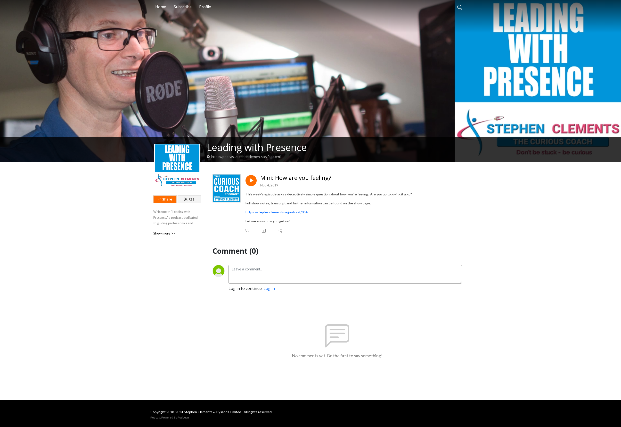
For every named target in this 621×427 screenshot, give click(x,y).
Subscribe (183, 6)
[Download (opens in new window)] (264, 230)
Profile (205, 6)
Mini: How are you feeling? (295, 177)
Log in (269, 288)
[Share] (280, 230)
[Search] (459, 7)
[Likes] (248, 230)
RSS (191, 199)
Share (167, 199)
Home (160, 6)
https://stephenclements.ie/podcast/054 (276, 212)
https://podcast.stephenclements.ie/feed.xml (246, 156)
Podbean (183, 417)
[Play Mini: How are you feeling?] (251, 180)
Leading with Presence (257, 147)
